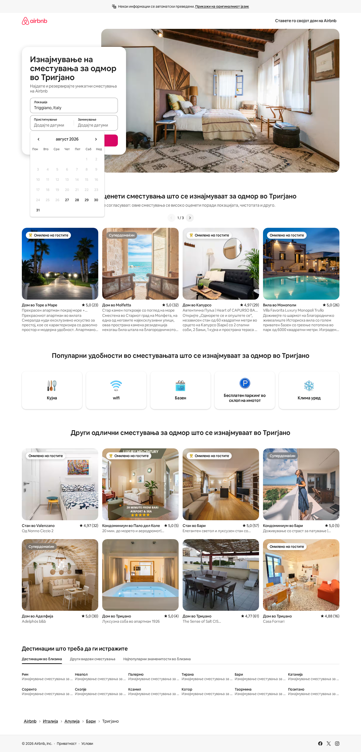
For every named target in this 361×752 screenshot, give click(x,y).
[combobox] (74, 108)
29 (87, 200)
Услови (87, 743)
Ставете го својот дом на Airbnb (305, 20)
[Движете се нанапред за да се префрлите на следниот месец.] (95, 139)
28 (77, 200)
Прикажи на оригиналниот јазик (222, 6)
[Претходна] (171, 218)
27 (67, 200)
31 (38, 210)
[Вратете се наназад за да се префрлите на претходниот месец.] (38, 139)
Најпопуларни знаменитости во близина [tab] (157, 659)
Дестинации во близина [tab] (42, 659)
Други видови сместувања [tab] (92, 659)
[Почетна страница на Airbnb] (34, 21)
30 (96, 200)
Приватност (67, 743)
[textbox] (52, 125)
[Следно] (190, 218)
